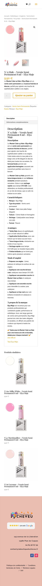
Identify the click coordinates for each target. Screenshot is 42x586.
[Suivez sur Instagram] (36, 555)
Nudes (6, 109)
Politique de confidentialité (16, 565)
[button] (34, 27)
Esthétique (14, 16)
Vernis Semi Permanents (21, 106)
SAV (21, 570)
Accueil (6, 16)
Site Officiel (11, 338)
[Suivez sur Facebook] (32, 555)
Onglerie (22, 16)
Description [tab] (10, 118)
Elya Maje (19, 109)
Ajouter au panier (24, 95)
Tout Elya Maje (13, 342)
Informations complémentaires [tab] (17, 122)
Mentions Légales (29, 568)
